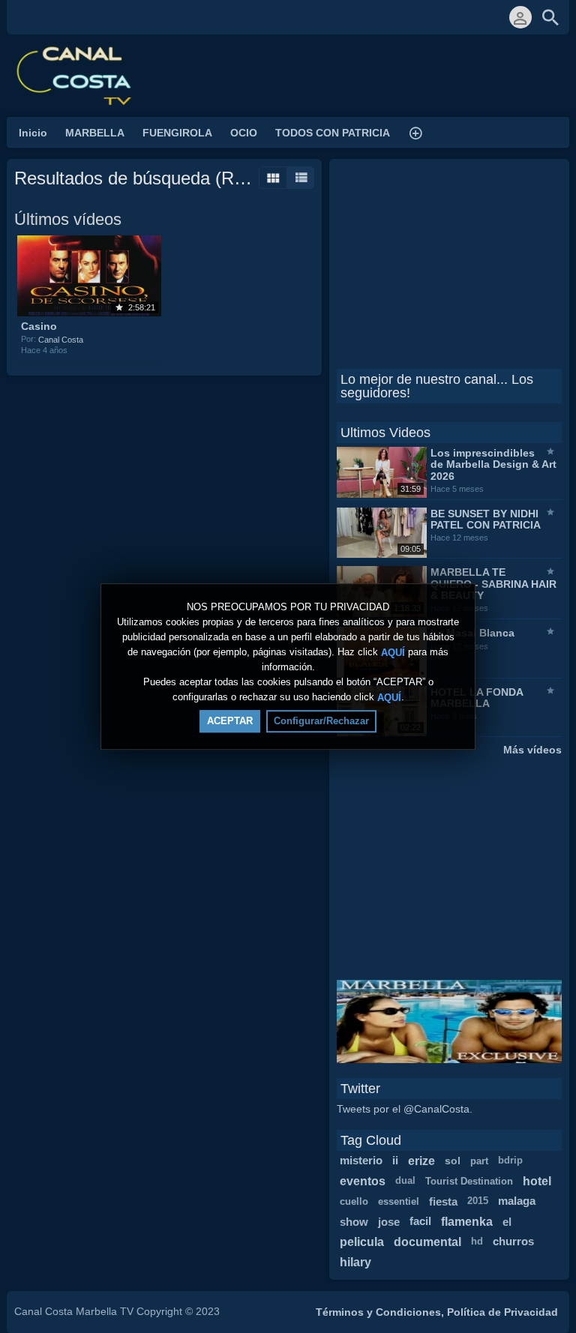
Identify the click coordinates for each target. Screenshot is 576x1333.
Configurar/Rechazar (321, 720)
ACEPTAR (230, 720)
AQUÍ (393, 652)
